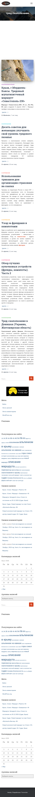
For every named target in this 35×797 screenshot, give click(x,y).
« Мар (3, 589)
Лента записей (7, 408)
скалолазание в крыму (10, 473)
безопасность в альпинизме (8, 453)
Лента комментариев (9, 411)
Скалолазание (6, 124)
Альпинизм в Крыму (8, 84)
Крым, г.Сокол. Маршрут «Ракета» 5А (14, 490)
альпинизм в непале (18, 447)
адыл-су (28, 438)
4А (13, 438)
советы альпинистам (25, 475)
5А (18, 438)
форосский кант (6, 480)
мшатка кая (20, 458)
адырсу (3, 442)
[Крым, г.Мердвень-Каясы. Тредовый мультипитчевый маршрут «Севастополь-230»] (17, 70)
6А (24, 438)
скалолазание (25, 470)
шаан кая (15, 480)
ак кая (7, 442)
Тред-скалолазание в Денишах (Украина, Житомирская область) (16, 324)
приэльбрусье (16, 470)
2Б (6, 438)
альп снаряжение (27, 450)
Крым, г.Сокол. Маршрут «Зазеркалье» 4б (15, 493)
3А (9, 438)
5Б (21, 438)
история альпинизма (8, 456)
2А (4, 438)
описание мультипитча (20, 467)
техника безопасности (15, 478)
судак (4, 478)
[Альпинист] (6, 3)
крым (16, 456)
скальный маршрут (13, 475)
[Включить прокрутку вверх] (31, 793)
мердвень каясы (6, 458)
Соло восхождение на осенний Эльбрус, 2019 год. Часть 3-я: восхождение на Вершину (17, 527)
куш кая (20, 456)
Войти (4, 404)
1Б (2, 438)
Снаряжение (5, 173)
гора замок (18, 453)
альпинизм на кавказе (11, 450)
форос (30, 478)
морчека (14, 458)
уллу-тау (25, 478)
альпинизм (14, 442)
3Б (11, 438)
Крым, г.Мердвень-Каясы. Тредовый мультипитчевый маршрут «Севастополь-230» (13, 94)
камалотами (21, 236)
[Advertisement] (17, 39)
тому (14, 115)
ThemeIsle (24, 792)
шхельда (20, 480)
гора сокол (26, 453)
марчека (26, 456)
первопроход (6, 470)
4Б (16, 438)
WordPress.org (7, 415)
